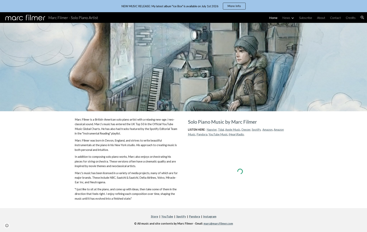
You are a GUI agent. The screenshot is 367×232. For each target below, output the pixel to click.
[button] (362, 17)
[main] (127, 159)
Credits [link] (351, 17)
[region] (183, 6)
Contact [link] (335, 17)
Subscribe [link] (305, 17)
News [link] (286, 17)
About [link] (321, 17)
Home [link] (273, 17)
